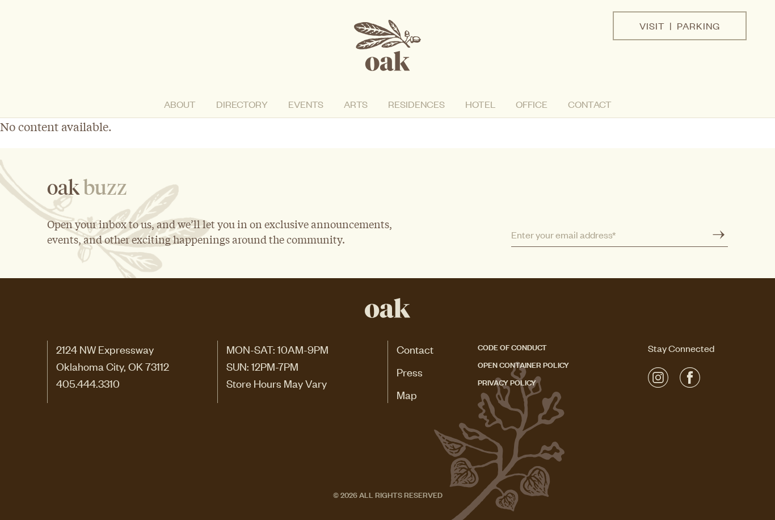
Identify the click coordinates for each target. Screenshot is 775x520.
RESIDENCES (416, 104)
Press (410, 371)
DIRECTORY (242, 104)
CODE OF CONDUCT (512, 347)
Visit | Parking (679, 25)
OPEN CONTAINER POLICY (523, 364)
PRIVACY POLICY (507, 382)
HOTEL (480, 104)
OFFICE (531, 104)
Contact (415, 349)
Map (407, 394)
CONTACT (590, 104)
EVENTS (305, 104)
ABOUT (180, 104)
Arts (356, 104)
